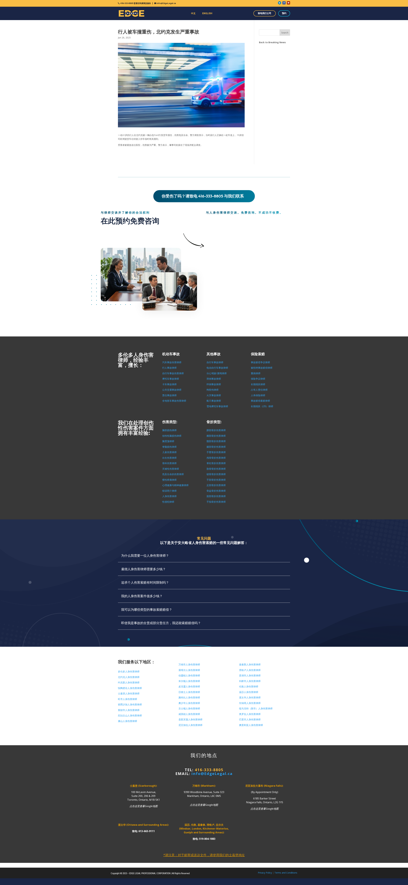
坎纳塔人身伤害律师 (250, 703)
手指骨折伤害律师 (216, 501)
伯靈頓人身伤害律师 (189, 675)
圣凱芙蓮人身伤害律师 (190, 719)
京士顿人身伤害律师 (189, 708)
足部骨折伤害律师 (216, 485)
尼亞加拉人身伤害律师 (190, 725)
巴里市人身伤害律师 (250, 719)
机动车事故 (171, 354)
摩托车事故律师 (170, 378)
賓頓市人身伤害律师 (128, 710)
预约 (284, 13)
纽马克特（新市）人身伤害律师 (256, 708)
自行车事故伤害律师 (173, 373)
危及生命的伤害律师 (173, 474)
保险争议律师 (258, 378)
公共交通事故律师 (171, 389)
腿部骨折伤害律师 (216, 446)
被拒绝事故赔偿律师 (261, 367)
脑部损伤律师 (169, 430)
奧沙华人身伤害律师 (189, 703)
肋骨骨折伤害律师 (216, 468)
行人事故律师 (169, 367)
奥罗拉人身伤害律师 (250, 714)
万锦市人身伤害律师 (189, 664)
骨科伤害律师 (169, 463)
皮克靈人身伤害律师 (189, 686)
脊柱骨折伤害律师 (216, 463)
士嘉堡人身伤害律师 (128, 693)
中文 (193, 13)
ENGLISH (207, 13)
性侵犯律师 (168, 501)
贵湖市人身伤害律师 (250, 675)
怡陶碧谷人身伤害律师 (130, 688)
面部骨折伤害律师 (216, 496)
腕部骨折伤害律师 (216, 435)
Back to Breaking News (272, 42)
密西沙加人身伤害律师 (130, 704)
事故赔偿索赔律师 (260, 400)
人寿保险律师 (258, 395)
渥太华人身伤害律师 (250, 697)
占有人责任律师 (259, 389)
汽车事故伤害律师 (171, 362)
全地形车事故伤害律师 (174, 400)
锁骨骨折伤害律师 (216, 474)
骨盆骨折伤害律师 (216, 490)
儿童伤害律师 (169, 452)
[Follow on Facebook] (284, 2)
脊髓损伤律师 (169, 446)
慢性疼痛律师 (169, 479)
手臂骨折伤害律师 (216, 452)
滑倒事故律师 (214, 378)
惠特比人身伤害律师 (189, 697)
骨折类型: (214, 421)
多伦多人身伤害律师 (128, 671)
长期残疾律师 (258, 384)
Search (284, 32)
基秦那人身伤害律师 (250, 664)
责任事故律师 (169, 395)
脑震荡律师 (168, 441)
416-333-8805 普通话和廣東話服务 (135, 3)
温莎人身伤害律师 (248, 692)
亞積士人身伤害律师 (189, 692)
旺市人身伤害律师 (127, 699)
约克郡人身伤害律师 (128, 682)
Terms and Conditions (285, 872)
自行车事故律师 (215, 362)
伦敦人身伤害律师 (248, 686)
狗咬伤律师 (213, 389)
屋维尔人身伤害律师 (189, 670)
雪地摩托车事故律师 (217, 406)
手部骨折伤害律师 (216, 479)
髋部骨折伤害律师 (216, 441)
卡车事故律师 (169, 384)
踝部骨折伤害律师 (216, 430)
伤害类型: (169, 421)
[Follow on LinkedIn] (279, 2)
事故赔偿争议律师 (260, 362)
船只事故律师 (214, 400)
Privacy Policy (265, 872)
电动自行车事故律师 (217, 367)
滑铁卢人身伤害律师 (250, 670)
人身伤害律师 (169, 496)
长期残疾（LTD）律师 (262, 406)
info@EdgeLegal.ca (166, 3)
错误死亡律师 (169, 490)
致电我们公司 (264, 13)
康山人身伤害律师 (127, 721)
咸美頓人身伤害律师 (189, 714)
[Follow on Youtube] (288, 2)
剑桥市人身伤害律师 (250, 681)
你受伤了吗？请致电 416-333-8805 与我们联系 (203, 196)
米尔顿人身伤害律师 (189, 681)
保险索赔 (258, 354)
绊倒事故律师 (214, 384)
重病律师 (255, 373)
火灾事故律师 (214, 395)
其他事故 (214, 354)
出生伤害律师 (169, 457)
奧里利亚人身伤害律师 (251, 725)
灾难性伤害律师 (170, 468)
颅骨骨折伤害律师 (216, 457)
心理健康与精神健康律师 (175, 485)
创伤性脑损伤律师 (171, 435)
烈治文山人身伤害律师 (130, 715)
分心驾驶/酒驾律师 (217, 373)
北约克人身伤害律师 (128, 677)
